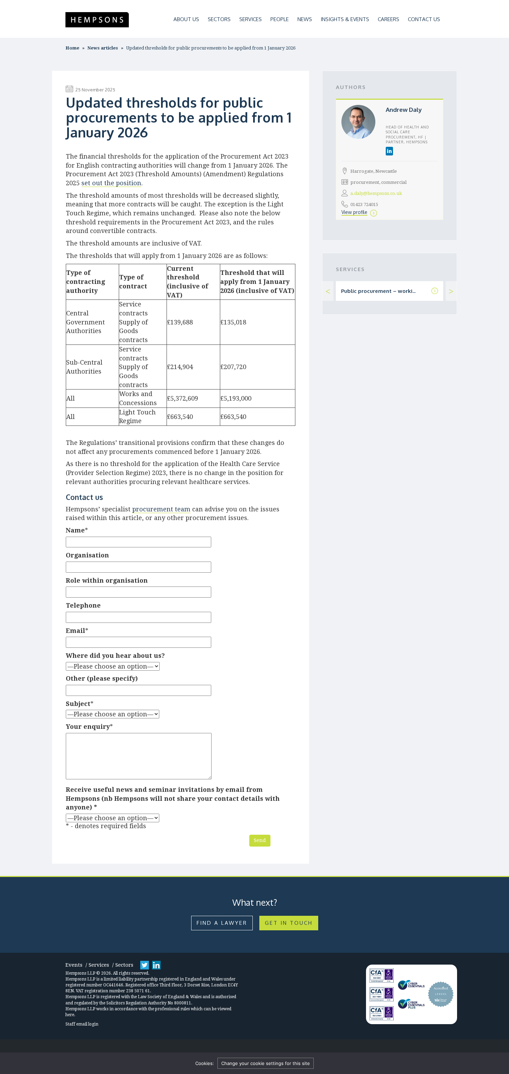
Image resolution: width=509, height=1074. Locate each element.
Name (75, 530)
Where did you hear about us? (115, 655)
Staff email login (81, 1024)
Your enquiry (88, 726)
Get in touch (289, 923)
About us (186, 19)
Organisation (87, 555)
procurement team (161, 509)
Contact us (424, 19)
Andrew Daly (404, 109)
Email (75, 630)
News (304, 19)
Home (72, 48)
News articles (102, 48)
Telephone (83, 605)
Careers (388, 19)
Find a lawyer (222, 923)
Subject (78, 703)
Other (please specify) (102, 678)
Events (73, 965)
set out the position (111, 183)
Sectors (219, 19)
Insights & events (345, 19)
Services (250, 19)
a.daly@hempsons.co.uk (376, 193)
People (279, 19)
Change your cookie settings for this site (265, 1063)
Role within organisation (107, 580)
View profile (354, 212)
